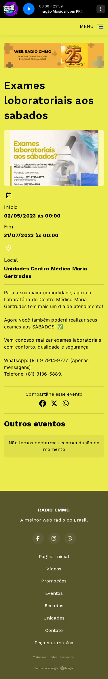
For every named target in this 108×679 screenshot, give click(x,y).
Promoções (54, 581)
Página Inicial (54, 556)
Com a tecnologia (46, 668)
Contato (54, 630)
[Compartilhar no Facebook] (42, 404)
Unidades (54, 618)
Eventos (54, 593)
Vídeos (53, 569)
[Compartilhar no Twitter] (54, 404)
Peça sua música (54, 642)
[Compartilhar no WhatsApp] (65, 404)
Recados (54, 605)
